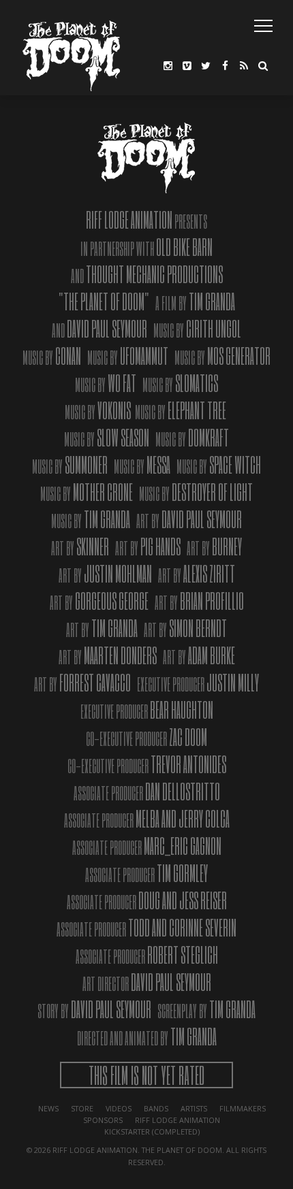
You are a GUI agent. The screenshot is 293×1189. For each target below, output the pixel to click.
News (48, 1108)
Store (82, 1108)
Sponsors (103, 1120)
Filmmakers (242, 1108)
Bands (156, 1108)
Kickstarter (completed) (152, 1131)
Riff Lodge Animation (177, 1120)
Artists (194, 1108)
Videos (119, 1108)
